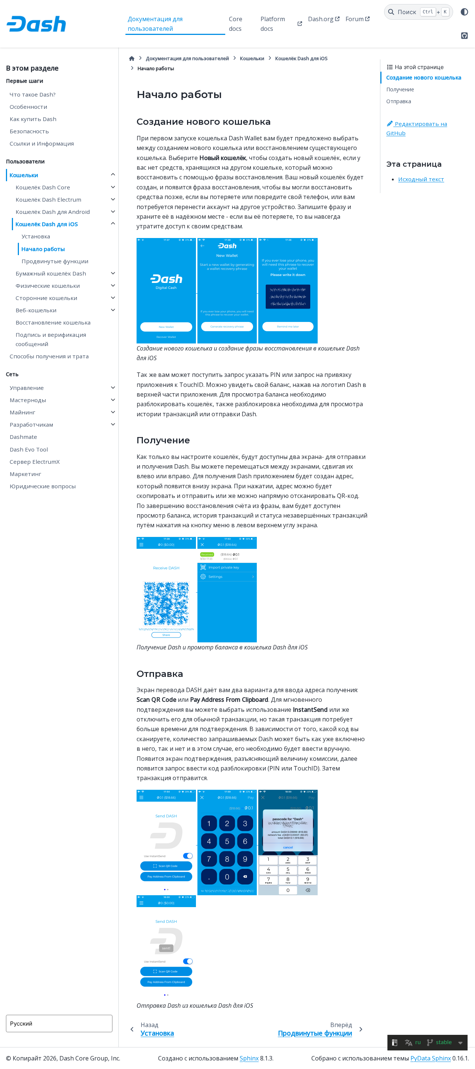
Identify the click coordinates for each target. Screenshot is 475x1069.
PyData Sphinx (430, 1058)
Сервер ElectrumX (35, 461)
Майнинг (22, 412)
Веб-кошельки (36, 310)
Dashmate (23, 436)
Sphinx (249, 1058)
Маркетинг (25, 474)
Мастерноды (28, 400)
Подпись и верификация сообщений (51, 339)
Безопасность (29, 131)
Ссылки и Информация (42, 143)
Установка (36, 236)
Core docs (235, 24)
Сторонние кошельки (46, 298)
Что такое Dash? (33, 94)
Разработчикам (31, 424)
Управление (27, 387)
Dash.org (321, 19)
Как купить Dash (33, 119)
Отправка (398, 101)
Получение (400, 89)
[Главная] (132, 58)
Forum (354, 19)
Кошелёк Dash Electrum (48, 199)
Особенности (28, 106)
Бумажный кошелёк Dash (51, 273)
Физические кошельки (48, 285)
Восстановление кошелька (53, 322)
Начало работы (43, 248)
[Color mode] (464, 12)
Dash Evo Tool (29, 449)
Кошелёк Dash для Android (53, 211)
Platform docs (273, 24)
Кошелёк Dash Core (43, 187)
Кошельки (24, 175)
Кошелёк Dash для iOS (47, 224)
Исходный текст (421, 179)
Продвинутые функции (55, 261)
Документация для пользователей (155, 24)
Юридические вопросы (43, 486)
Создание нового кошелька (423, 77)
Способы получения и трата (49, 356)
